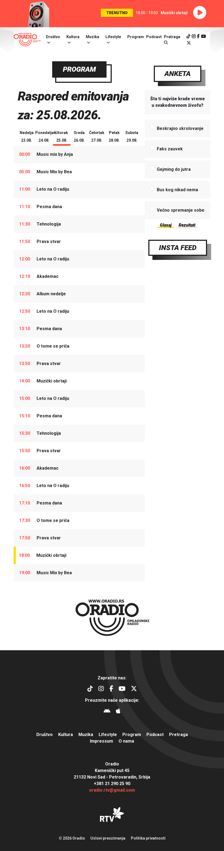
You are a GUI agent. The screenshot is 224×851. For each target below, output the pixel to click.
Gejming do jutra (174, 169)
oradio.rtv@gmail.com (112, 790)
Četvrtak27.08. (96, 136)
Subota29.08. (131, 136)
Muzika (92, 37)
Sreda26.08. (79, 136)
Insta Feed (177, 248)
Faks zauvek (170, 148)
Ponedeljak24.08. (44, 136)
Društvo (53, 37)
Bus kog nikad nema (177, 189)
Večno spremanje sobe (180, 210)
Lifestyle (113, 37)
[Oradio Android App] (107, 711)
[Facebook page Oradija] (198, 36)
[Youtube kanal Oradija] (203, 36)
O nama (126, 741)
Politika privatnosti (148, 838)
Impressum (101, 741)
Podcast (154, 37)
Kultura (72, 37)
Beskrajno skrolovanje (180, 128)
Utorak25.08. (61, 136)
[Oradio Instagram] (194, 36)
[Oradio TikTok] (188, 36)
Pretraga (178, 734)
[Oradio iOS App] (118, 711)
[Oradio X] (189, 42)
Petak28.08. (114, 136)
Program (135, 37)
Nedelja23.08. (27, 136)
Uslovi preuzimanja (107, 838)
